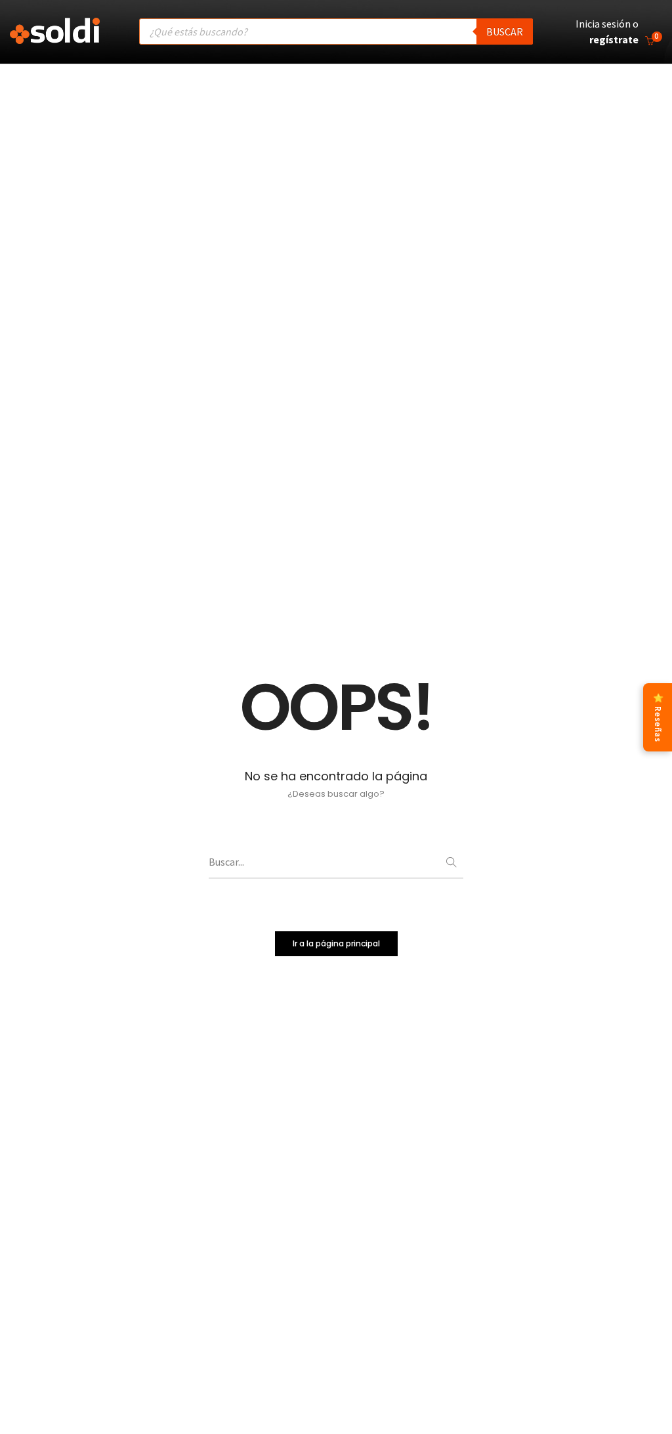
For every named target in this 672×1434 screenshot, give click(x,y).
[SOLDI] (55, 37)
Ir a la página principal (336, 943)
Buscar (504, 31)
